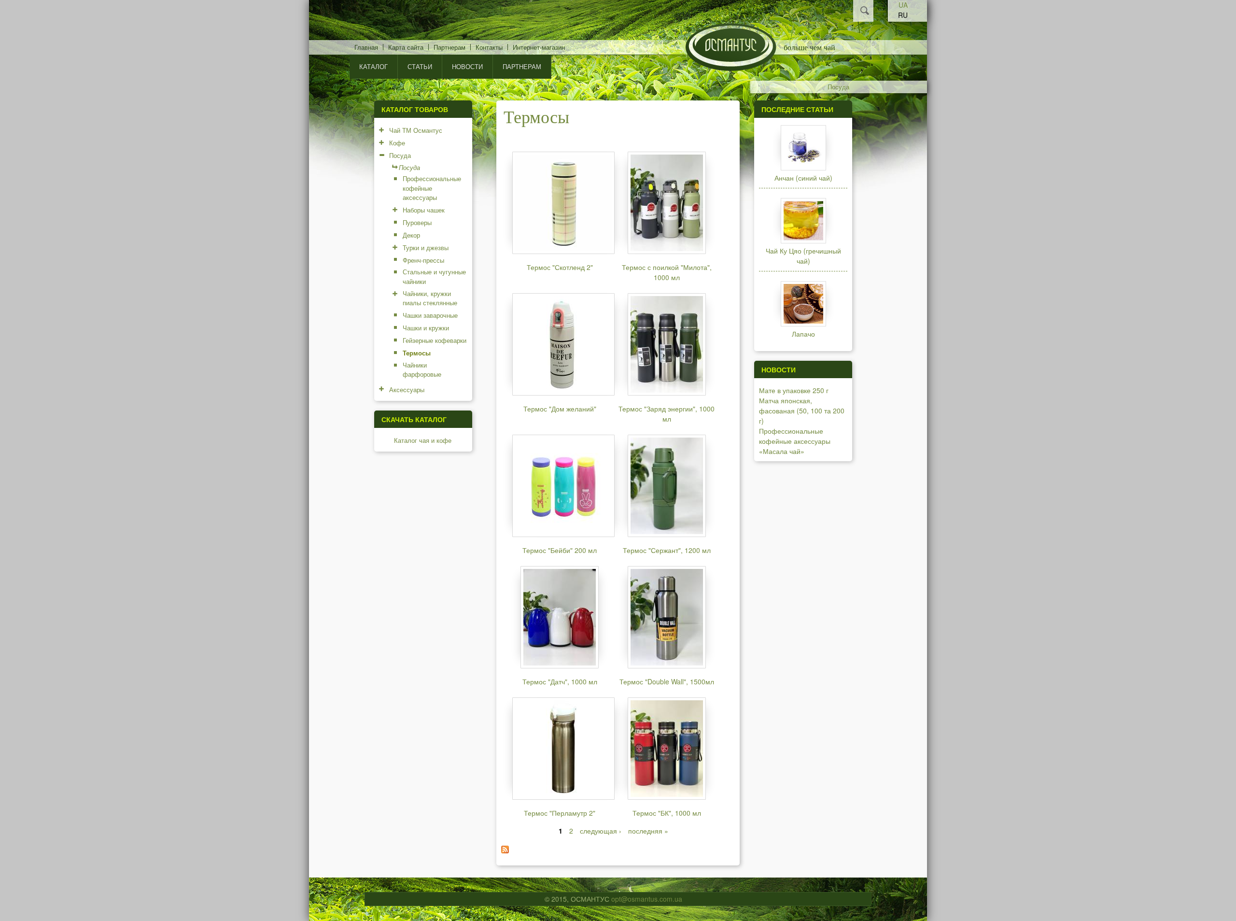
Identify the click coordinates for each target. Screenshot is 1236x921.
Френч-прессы (423, 260)
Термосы (417, 352)
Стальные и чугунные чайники (434, 276)
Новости (467, 66)
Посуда (838, 87)
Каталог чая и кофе (422, 440)
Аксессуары (406, 389)
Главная (366, 47)
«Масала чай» (781, 451)
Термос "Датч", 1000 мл (559, 681)
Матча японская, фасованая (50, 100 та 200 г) (801, 410)
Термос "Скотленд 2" (560, 267)
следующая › (600, 831)
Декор (411, 235)
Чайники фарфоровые (422, 369)
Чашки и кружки (426, 327)
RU (903, 15)
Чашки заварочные (430, 315)
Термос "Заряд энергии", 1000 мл (666, 414)
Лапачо (803, 334)
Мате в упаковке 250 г (794, 390)
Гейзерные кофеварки (434, 340)
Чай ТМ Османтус (415, 130)
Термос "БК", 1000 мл (666, 813)
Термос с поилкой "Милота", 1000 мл (667, 272)
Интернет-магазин (539, 47)
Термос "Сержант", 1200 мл (667, 550)
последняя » (648, 831)
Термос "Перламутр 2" (559, 813)
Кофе (397, 142)
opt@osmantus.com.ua (646, 899)
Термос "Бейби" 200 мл (559, 550)
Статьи (419, 66)
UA (903, 5)
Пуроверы (417, 222)
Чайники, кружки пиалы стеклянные (430, 298)
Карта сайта (405, 47)
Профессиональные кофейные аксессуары (432, 188)
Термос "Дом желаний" (559, 408)
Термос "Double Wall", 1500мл (666, 681)
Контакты (489, 47)
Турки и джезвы (426, 247)
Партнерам (449, 47)
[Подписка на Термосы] (505, 850)
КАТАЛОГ (373, 66)
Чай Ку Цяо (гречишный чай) (803, 256)
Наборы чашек (424, 209)
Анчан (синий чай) (803, 178)
